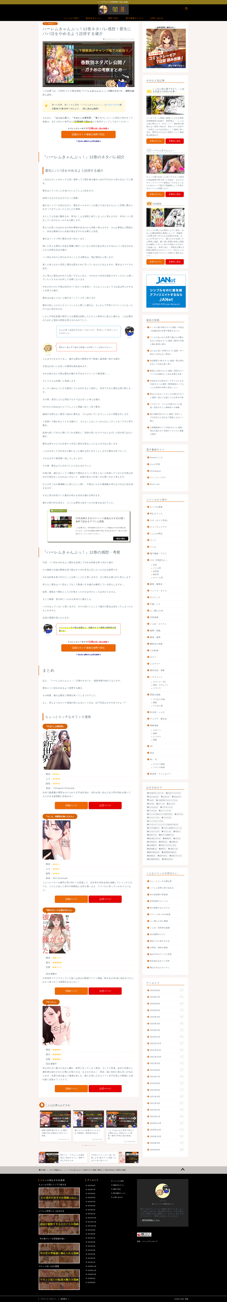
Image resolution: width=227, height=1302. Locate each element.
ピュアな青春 (156, 507)
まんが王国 (155, 464)
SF (151, 746)
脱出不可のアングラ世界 (161, 954)
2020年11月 (166, 1130)
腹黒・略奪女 (156, 584)
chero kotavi (153, 797)
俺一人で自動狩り (167, 835)
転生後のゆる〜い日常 (160, 961)
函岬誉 (168, 838)
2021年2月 (166, 1110)
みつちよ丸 (153, 807)
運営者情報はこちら (151, 1220)
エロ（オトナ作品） (159, 520)
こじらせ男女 (156, 533)
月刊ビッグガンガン (168, 845)
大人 (177, 838)
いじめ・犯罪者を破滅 (160, 928)
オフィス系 (158, 578)
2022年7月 (166, 997)
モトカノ (167, 831)
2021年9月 (166, 1063)
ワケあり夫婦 (159, 699)
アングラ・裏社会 (158, 719)
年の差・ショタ (157, 712)
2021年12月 (166, 1043)
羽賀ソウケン (176, 855)
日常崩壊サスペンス (159, 901)
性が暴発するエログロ (160, 908)
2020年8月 (166, 1150)
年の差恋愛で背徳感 (159, 895)
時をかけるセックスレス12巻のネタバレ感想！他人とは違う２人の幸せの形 (167, 395)
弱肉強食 (154, 725)
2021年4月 (166, 1096)
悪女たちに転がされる (160, 941)
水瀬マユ (173, 848)
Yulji (151, 800)
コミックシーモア (158, 477)
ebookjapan (155, 471)
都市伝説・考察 (157, 670)
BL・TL (153, 759)
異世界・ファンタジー (160, 774)
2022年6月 (166, 1004)
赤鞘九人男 (168, 859)
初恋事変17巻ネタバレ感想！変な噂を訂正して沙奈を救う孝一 (167, 362)
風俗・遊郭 (155, 637)
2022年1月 (166, 1037)
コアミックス (166, 810)
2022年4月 (166, 1017)
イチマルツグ (167, 807)
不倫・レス (155, 604)
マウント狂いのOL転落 (160, 914)
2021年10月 (166, 1057)
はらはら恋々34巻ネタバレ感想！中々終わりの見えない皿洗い (167, 352)
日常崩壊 (154, 617)
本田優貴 (152, 848)
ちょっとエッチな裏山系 (161, 881)
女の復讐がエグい (158, 934)
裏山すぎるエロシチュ (160, 968)
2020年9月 (166, 1143)
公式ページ (105, 805)
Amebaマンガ (156, 458)
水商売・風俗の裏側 (159, 948)
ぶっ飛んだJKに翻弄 (159, 921)
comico (166, 797)
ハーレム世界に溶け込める (162, 888)
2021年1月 (166, 1116)
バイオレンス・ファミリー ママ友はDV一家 (163, 824)
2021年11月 (166, 1050)
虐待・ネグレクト (161, 685)
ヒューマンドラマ (158, 527)
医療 (155, 733)
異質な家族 (155, 694)
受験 (155, 740)
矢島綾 (152, 855)
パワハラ (157, 688)
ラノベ (153, 540)
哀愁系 (156, 571)
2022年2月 (166, 1030)
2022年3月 (166, 1023)
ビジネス (157, 737)
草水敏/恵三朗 (154, 859)
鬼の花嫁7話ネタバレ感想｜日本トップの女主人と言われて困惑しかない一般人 (167, 417)
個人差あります (154, 838)
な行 (151, 803)
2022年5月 (166, 1010)
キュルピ (152, 810)
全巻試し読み (175, 141)
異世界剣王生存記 (170, 852)
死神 (163, 848)
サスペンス (155, 597)
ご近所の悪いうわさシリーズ (167, 800)
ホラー (153, 657)
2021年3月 (166, 1103)
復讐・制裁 (155, 630)
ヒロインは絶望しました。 (172, 828)
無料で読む (113, 18)
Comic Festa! (113, 105)
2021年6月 (166, 1083)
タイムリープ (154, 817)
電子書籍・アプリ (158, 553)
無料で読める (154, 852)
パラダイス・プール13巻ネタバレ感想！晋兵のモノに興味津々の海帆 (166, 406)
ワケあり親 (158, 706)
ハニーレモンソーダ (156, 821)
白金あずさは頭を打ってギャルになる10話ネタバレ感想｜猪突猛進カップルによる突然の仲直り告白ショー (167, 384)
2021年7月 (166, 1076)
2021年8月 (166, 1070)
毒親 (155, 703)
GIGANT (177, 797)
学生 (155, 565)
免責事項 (64, 1299)
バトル (153, 547)
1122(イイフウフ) (174, 793)
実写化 (164, 842)
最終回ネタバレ (93, 18)
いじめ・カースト (158, 624)
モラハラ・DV (159, 682)
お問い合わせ (157, 18)
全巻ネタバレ (156, 141)
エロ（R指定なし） (50, 23)
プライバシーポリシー (48, 1299)
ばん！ (161, 803)
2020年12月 (166, 1123)
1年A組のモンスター (156, 793)
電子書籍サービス (135, 18)
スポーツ (157, 730)
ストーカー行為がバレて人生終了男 (160, 814)
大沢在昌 (152, 842)
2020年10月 (166, 1136)
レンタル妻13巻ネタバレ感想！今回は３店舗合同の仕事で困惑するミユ (167, 329)
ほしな (172, 803)
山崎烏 (174, 842)
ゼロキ (180, 814)
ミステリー (155, 664)
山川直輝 (152, 845)
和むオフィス (156, 513)
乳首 (177, 831)
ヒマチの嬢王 (154, 828)
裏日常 (156, 574)
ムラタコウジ (154, 831)
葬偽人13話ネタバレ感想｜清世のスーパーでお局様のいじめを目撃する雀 (167, 372)
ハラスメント (156, 677)
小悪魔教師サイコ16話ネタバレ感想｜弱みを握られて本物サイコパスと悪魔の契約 (167, 431)
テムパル (167, 817)
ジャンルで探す (71, 18)
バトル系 (157, 568)
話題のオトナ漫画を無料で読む (88, 134)
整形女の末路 (156, 644)
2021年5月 (166, 1090)
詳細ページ (71, 805)
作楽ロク (152, 835)
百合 (152, 753)
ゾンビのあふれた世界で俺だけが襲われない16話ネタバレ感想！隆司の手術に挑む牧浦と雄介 (167, 340)
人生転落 (154, 650)
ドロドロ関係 (159, 767)
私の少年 (163, 855)
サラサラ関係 (159, 764)
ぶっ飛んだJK (156, 610)
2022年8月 (166, 990)
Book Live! (155, 484)
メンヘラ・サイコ (158, 591)
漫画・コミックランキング (147, 1241)
